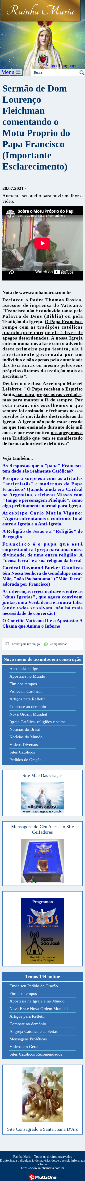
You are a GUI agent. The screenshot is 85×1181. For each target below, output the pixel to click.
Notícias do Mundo (25, 737)
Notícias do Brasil (24, 729)
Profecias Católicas (25, 691)
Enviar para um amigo (25, 644)
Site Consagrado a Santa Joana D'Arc (42, 1129)
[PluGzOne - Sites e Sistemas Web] (42, 1177)
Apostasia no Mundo (27, 676)
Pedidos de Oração (25, 759)
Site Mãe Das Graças (42, 775)
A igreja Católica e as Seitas (33, 1031)
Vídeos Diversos (23, 744)
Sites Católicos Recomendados (35, 1054)
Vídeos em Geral (23, 1046)
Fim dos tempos (23, 683)
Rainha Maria (40, 11)
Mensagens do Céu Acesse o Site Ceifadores (42, 829)
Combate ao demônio (27, 706)
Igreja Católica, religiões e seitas (37, 721)
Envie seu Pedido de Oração (33, 985)
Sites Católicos (22, 752)
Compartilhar (58, 644)
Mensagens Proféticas (28, 1039)
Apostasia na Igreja (25, 668)
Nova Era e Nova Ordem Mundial (38, 1008)
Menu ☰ (11, 72)
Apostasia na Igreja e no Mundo (36, 1001)
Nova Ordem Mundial (28, 714)
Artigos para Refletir (27, 699)
